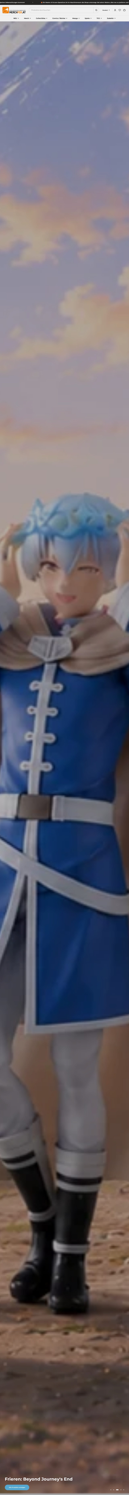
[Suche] (96, 10)
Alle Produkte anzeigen (17, 1487)
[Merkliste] (120, 10)
